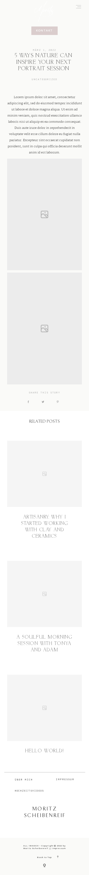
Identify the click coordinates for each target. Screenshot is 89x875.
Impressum (65, 779)
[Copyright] (44, 866)
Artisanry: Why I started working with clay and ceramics (44, 526)
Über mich (24, 779)
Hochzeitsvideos (29, 790)
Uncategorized (44, 79)
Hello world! (44, 751)
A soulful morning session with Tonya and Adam (44, 643)
